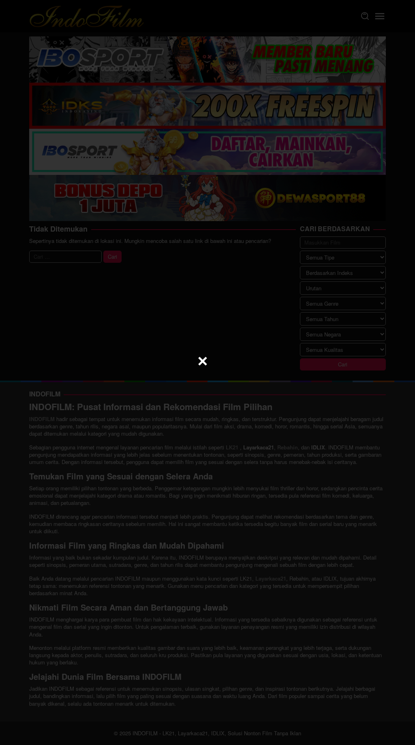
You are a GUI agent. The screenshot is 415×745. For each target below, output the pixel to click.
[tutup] (203, 361)
